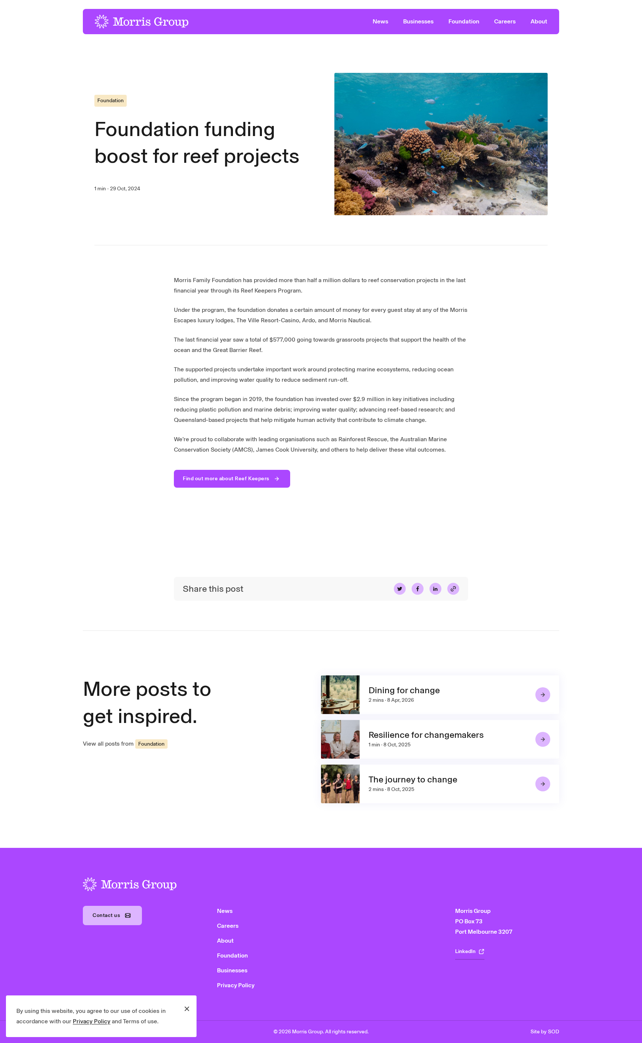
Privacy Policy (91, 1021)
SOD (553, 1032)
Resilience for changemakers (426, 734)
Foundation (110, 100)
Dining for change (404, 690)
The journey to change (413, 779)
